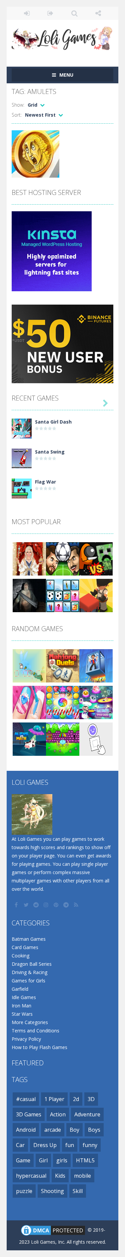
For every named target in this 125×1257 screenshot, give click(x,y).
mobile (82, 1175)
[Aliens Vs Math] (29, 738)
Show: (18, 105)
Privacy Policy (26, 1039)
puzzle (24, 1191)
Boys (94, 1129)
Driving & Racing (29, 972)
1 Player (54, 1099)
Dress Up (45, 1145)
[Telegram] (67, 905)
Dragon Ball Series (32, 964)
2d (76, 1099)
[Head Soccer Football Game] (62, 558)
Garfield (20, 989)
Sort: (17, 115)
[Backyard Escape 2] (62, 738)
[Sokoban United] (96, 595)
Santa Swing (50, 452)
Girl (43, 1160)
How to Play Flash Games (39, 1047)
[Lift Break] (96, 665)
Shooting (52, 1191)
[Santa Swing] (22, 458)
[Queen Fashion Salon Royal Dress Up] (29, 558)
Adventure (87, 1114)
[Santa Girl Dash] (22, 428)
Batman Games (29, 939)
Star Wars (22, 1014)
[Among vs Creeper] (96, 558)
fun (69, 1145)
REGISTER (50, 13)
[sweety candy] (62, 701)
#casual (26, 1099)
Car (20, 1145)
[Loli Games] (62, 37)
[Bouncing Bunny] (29, 665)
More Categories (30, 1022)
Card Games (25, 947)
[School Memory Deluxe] (62, 595)
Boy (74, 1129)
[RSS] (77, 905)
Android (26, 1129)
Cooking (20, 955)
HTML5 (85, 1160)
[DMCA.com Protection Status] (53, 1229)
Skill (78, 1191)
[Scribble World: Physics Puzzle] (96, 738)
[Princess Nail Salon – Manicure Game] (29, 701)
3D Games (28, 1114)
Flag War (45, 482)
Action (58, 1114)
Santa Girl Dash (53, 422)
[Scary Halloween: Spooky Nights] (96, 701)
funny (90, 1145)
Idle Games (24, 997)
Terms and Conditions (35, 1030)
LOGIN (27, 13)
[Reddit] (37, 905)
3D (91, 1099)
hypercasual (31, 1175)
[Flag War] (22, 488)
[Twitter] (27, 905)
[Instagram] (47, 905)
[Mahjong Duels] (62, 665)
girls (61, 1160)
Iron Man (21, 1005)
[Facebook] (17, 905)
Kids (60, 1175)
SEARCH (74, 13)
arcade (52, 1129)
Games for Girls (28, 980)
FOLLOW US (98, 13)
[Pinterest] (57, 905)
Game (23, 1160)
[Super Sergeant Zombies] (29, 595)
